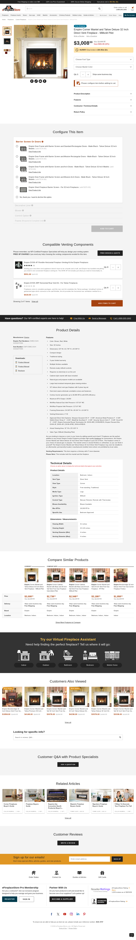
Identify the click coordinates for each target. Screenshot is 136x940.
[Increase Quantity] (88, 74)
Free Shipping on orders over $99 (29, 2)
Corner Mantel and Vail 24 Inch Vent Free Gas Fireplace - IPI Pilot (100, 587)
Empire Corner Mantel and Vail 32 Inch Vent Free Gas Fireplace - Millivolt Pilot (56, 710)
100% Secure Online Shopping (81, 2)
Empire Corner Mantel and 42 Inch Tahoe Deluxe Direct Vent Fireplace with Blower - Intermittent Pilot (79, 710)
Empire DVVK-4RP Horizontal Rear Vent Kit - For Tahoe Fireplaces (51, 283)
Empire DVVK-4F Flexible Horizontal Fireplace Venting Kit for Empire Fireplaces (56, 262)
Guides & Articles (89, 15)
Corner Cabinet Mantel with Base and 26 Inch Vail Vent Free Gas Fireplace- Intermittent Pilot (57, 588)
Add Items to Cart (107, 303)
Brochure (21, 370)
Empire (26, 337)
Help (120, 15)
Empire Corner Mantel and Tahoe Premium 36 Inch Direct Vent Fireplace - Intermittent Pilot (33, 710)
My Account (103, 15)
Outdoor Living (76, 15)
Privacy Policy (73, 928)
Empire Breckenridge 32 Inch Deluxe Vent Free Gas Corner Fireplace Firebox (11, 710)
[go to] (12, 697)
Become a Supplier (62, 899)
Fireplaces (5, 15)
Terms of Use (63, 928)
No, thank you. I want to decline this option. (36, 197)
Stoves (25, 15)
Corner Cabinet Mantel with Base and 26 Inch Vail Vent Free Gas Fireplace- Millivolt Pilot (79, 588)
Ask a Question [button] (91, 36)
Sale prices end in (107, 2)
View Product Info (35, 151)
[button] (97, 318)
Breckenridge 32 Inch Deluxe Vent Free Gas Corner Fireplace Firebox (124, 587)
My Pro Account (130, 15)
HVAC (39, 15)
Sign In (26, 899)
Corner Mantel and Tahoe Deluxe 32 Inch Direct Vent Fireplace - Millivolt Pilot (34, 587)
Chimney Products (64, 15)
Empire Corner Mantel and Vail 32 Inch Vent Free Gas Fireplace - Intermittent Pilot (124, 710)
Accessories (53, 15)
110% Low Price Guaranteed (55, 2)
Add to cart (107, 229)
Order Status (113, 15)
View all (68, 722)
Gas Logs (32, 15)
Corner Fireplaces (21, 19)
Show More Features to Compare (68, 622)
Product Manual (23, 362)
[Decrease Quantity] (83, 74)
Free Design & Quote (110, 253)
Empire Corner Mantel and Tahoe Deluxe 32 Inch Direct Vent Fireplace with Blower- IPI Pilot (101, 710)
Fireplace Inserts (16, 15)
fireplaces (97, 438)
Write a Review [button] (79, 36)
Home (4, 19)
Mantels (45, 15)
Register (10, 899)
